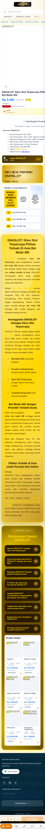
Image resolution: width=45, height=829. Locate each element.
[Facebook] (4, 783)
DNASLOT (8, 17)
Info (38, 159)
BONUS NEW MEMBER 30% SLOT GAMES (11, 199)
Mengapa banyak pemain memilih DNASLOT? (18, 629)
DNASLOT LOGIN (23, 17)
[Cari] (4, 11)
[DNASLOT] (22, 4)
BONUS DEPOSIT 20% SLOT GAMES (23, 199)
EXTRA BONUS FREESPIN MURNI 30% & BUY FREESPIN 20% (35, 199)
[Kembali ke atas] (40, 812)
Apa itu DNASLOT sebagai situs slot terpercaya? (18, 550)
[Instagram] (10, 783)
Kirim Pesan (12, 772)
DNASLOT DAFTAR (32, 22)
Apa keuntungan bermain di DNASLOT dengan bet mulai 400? (19, 561)
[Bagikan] (5, 819)
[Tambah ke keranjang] (17, 819)
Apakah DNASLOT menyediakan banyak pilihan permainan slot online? (19, 596)
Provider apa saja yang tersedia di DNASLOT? (17, 584)
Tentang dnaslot (8, 794)
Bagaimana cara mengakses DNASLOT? (19, 618)
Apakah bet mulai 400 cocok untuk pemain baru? (19, 607)
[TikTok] (16, 783)
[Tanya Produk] (11, 819)
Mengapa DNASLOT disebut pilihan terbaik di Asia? (19, 573)
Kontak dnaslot (8, 797)
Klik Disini (25, 152)
